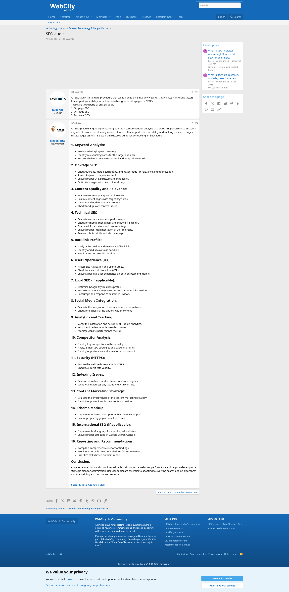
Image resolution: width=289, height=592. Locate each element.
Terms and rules (198, 554)
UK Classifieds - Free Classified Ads (225, 524)
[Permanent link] (106, 145)
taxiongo (53, 38)
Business (131, 16)
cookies (70, 579)
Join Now (138, 536)
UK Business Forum (218, 87)
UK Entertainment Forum (177, 536)
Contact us (182, 554)
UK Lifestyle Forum (174, 532)
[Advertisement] (123, 65)
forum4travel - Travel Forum (221, 528)
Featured (65, 16)
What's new (82, 16)
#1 (196, 91)
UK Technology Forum (176, 540)
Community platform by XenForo (144, 564)
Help (226, 554)
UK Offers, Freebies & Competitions (182, 524)
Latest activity (53, 22)
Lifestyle (146, 16)
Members (101, 16)
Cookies (53, 554)
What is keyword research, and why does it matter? (223, 76)
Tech (180, 16)
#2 (196, 122)
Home (51, 16)
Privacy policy (215, 554)
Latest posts (211, 45)
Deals (118, 16)
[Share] (192, 92)
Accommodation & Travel (177, 544)
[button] (91, 17)
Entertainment (164, 16)
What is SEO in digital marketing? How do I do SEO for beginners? (222, 54)
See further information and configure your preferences (78, 585)
